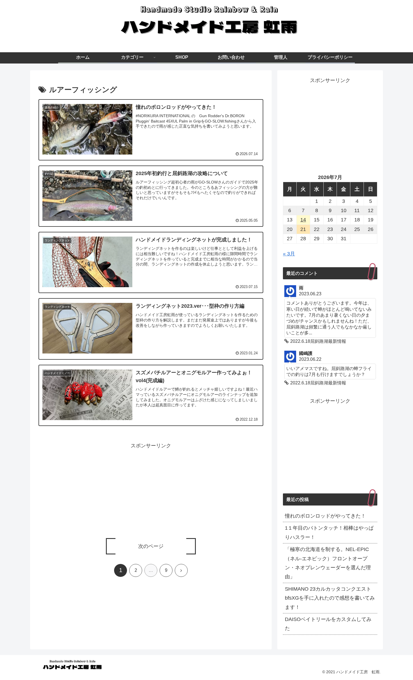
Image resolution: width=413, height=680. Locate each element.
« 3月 (289, 254)
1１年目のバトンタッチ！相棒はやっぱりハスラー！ (329, 532)
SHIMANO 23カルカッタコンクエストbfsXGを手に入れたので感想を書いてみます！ (330, 598)
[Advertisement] (150, 489)
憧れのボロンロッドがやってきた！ (325, 516)
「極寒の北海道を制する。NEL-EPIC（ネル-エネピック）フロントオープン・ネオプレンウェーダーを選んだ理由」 (328, 563)
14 (303, 220)
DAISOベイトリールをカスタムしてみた (328, 623)
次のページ (151, 546)
